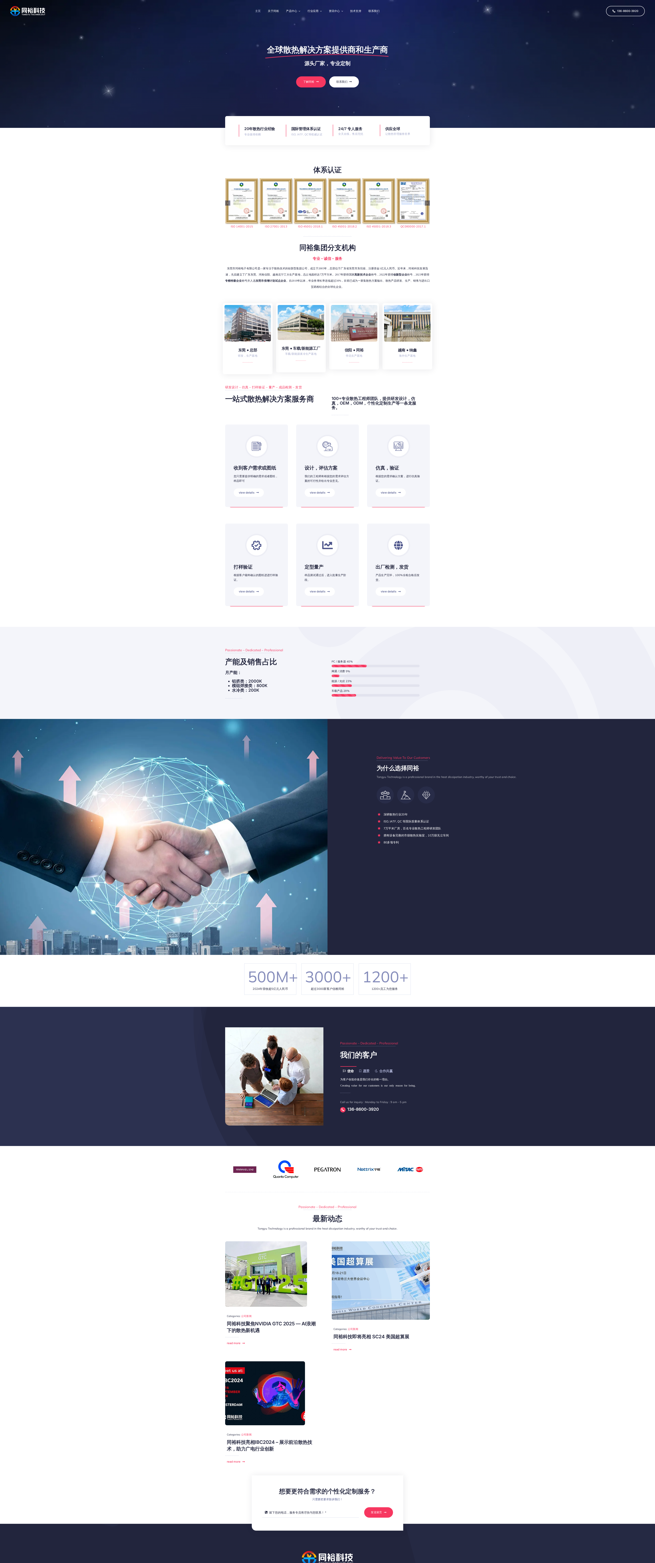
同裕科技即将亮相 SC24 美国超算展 (371, 1336)
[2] (266, 1242)
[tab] (348, 1070)
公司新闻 (246, 1316)
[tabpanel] (380, 1082)
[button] (227, 203)
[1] (381, 1242)
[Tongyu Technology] (27, 7)
